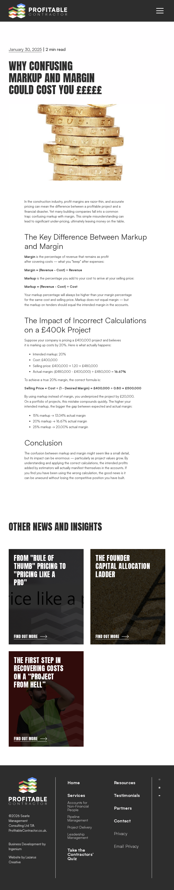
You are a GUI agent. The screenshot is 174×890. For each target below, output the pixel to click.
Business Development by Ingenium (27, 846)
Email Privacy (126, 846)
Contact (122, 821)
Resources (124, 783)
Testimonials (127, 795)
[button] (159, 11)
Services (76, 795)
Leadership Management (77, 836)
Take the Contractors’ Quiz (80, 854)
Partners (123, 808)
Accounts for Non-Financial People (78, 806)
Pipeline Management (77, 818)
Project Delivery (79, 827)
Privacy (120, 833)
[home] (38, 10)
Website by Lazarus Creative (22, 859)
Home (73, 783)
